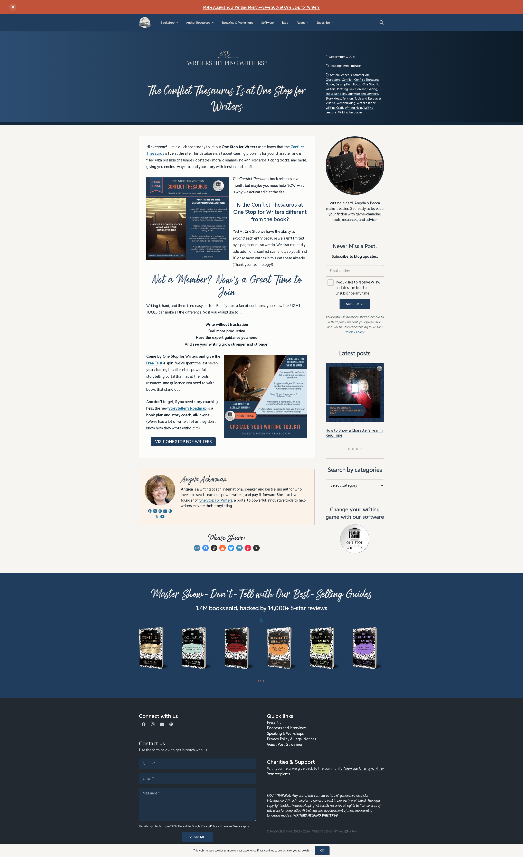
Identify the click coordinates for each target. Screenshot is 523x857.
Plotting (342, 89)
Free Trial (154, 363)
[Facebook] (143, 724)
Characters (333, 80)
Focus (357, 84)
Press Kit (274, 722)
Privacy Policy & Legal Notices (291, 739)
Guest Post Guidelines (285, 744)
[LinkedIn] (162, 724)
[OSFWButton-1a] (354, 538)
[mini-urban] (283, 648)
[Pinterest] (171, 724)
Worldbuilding (346, 103)
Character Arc (360, 75)
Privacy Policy (209, 826)
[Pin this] (248, 548)
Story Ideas (333, 98)
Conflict (347, 80)
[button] (177, 23)
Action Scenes (339, 75)
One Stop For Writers (215, 500)
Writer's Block (366, 103)
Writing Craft (334, 108)
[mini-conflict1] (155, 648)
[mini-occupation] (197, 648)
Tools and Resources (368, 98)
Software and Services (363, 94)
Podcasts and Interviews (286, 728)
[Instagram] (152, 724)
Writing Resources (350, 112)
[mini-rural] (325, 648)
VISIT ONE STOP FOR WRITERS (183, 441)
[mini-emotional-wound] (240, 648)
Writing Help (353, 108)
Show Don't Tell (336, 94)
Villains (330, 103)
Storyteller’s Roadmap (187, 408)
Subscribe (355, 304)
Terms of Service (232, 826)
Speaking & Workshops (285, 733)
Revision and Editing (363, 89)
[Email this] (197, 548)
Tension (347, 98)
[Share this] (205, 548)
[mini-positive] (368, 648)
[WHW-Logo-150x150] (145, 22)
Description (343, 84)
